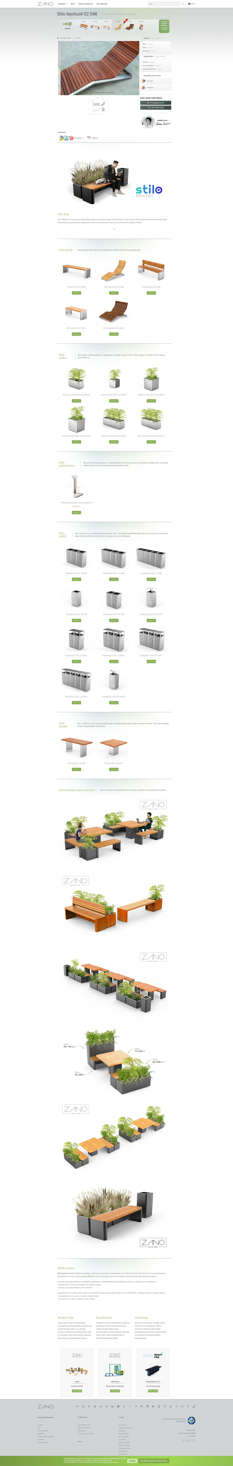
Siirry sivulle (157, 31)
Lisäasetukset (141, 31)
